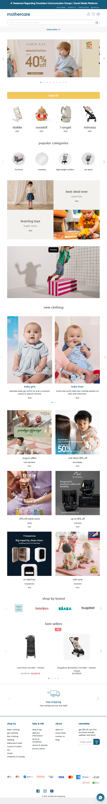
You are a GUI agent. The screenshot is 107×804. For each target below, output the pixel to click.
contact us (60, 736)
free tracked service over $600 (53, 705)
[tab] (40, 82)
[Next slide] (104, 58)
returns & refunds (39, 745)
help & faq (37, 729)
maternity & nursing (16, 756)
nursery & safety (14, 746)
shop (17, 131)
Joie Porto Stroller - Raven (30, 667)
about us (59, 729)
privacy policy (38, 748)
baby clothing (13, 729)
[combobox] (53, 22)
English (96, 7)
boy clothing (12, 736)
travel (9, 753)
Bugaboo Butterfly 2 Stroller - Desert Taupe (77, 669)
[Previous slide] (3, 58)
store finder (60, 733)
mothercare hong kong (56, 796)
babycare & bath (14, 743)
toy (8, 750)
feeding (10, 739)
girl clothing (12, 733)
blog (57, 739)
